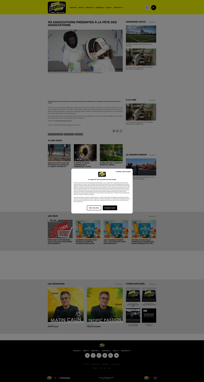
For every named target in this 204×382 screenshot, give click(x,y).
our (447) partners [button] (81, 182)
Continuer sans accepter (123, 171)
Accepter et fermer (110, 208)
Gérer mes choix (94, 208)
